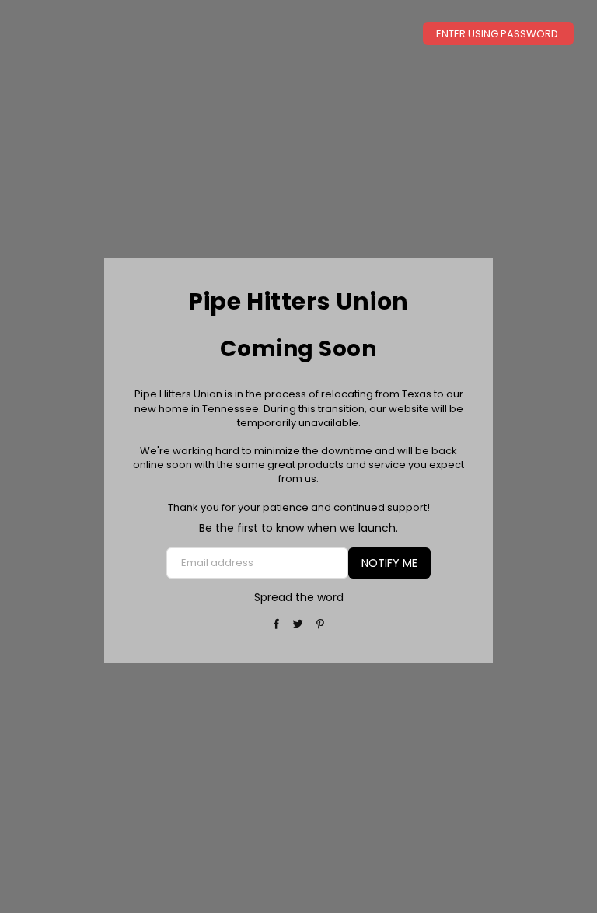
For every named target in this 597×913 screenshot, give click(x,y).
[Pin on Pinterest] (320, 624)
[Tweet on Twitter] (299, 624)
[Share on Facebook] (277, 624)
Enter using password (498, 33)
